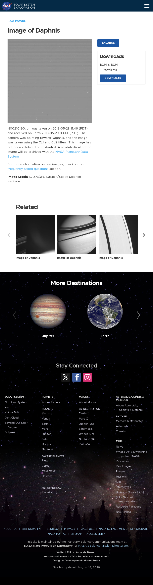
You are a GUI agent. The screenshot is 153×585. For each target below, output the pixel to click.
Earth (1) (84, 413)
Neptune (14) (87, 439)
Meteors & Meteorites (129, 421)
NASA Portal (57, 534)
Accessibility (95, 534)
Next (144, 235)
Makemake (49, 471)
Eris (44, 481)
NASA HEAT (123, 512)
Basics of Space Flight (130, 492)
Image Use (87, 529)
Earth (105, 336)
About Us (10, 529)
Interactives (123, 487)
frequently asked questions (28, 168)
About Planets (51, 402)
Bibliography (31, 529)
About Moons (87, 402)
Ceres (45, 465)
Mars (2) (84, 418)
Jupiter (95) (86, 424)
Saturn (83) (86, 428)
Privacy (69, 529)
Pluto (45, 460)
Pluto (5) (84, 444)
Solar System (14, 396)
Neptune (47, 449)
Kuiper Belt (12, 412)
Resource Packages (128, 506)
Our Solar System (16, 402)
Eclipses (10, 432)
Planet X (47, 492)
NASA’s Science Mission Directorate (103, 545)
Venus (46, 418)
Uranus (46, 444)
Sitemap (76, 534)
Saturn (46, 439)
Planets (47, 396)
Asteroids (122, 426)
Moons (83, 396)
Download (113, 78)
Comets (121, 431)
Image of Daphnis (28, 258)
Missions (121, 476)
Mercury (47, 413)
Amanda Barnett (86, 552)
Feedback (52, 529)
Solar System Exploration (22, 6)
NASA (5, 6)
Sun (7, 407)
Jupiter (48, 336)
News (119, 446)
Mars (45, 428)
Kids (119, 482)
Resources (122, 461)
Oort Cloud (12, 417)
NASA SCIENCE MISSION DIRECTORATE (123, 529)
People (120, 471)
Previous (9, 235)
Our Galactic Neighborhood (22, 15)
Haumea (47, 476)
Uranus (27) (86, 434)
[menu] (146, 6)
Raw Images (17, 20)
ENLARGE (108, 43)
